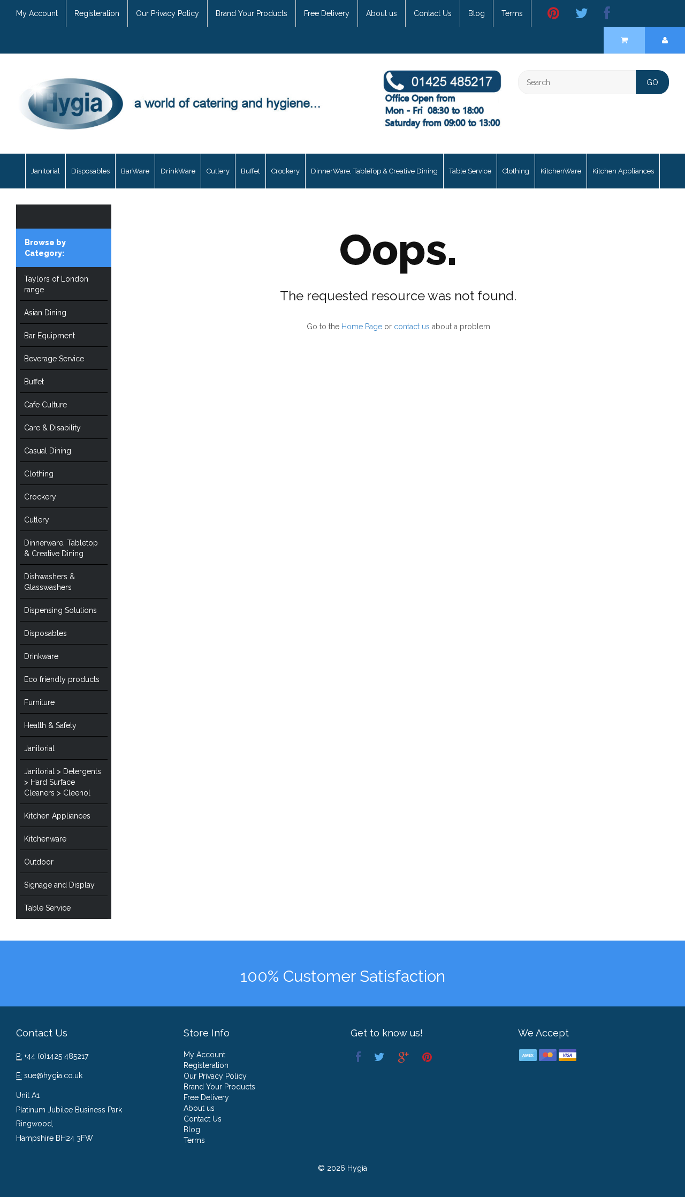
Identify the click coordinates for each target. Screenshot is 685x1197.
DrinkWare (178, 171)
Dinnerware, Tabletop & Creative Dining (61, 548)
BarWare (135, 171)
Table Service (470, 171)
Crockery (285, 171)
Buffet (250, 171)
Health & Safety (50, 725)
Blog (476, 13)
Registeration (96, 13)
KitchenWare (561, 171)
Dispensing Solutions (60, 610)
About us (381, 13)
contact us (412, 326)
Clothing (516, 171)
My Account (37, 13)
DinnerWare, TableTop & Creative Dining (374, 171)
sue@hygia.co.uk (53, 1075)
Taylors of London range (56, 284)
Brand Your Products (251, 13)
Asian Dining (45, 312)
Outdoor (39, 862)
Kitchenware (45, 839)
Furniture (39, 702)
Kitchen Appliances (623, 171)
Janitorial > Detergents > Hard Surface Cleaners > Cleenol (62, 782)
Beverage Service (54, 358)
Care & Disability (52, 427)
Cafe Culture (45, 404)
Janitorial (45, 171)
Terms (512, 13)
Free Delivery (326, 13)
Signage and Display (59, 885)
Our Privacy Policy (167, 13)
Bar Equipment (49, 335)
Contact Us (433, 13)
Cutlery (218, 171)
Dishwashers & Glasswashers (49, 582)
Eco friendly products (62, 679)
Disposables (90, 171)
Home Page (361, 326)
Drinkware (41, 656)
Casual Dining (47, 450)
